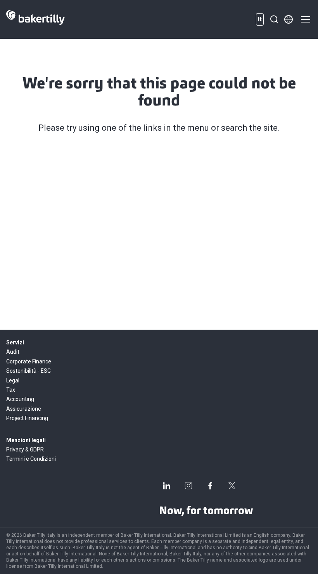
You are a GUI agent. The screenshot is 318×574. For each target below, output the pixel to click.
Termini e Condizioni (31, 459)
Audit (12, 352)
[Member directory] (288, 19)
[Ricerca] (274, 19)
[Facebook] (210, 485)
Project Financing (27, 418)
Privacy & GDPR (25, 449)
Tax (10, 390)
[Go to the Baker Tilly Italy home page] (35, 19)
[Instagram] (188, 485)
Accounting (20, 399)
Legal (12, 380)
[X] (232, 485)
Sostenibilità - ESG (28, 371)
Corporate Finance (28, 361)
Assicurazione (23, 409)
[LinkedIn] (167, 485)
